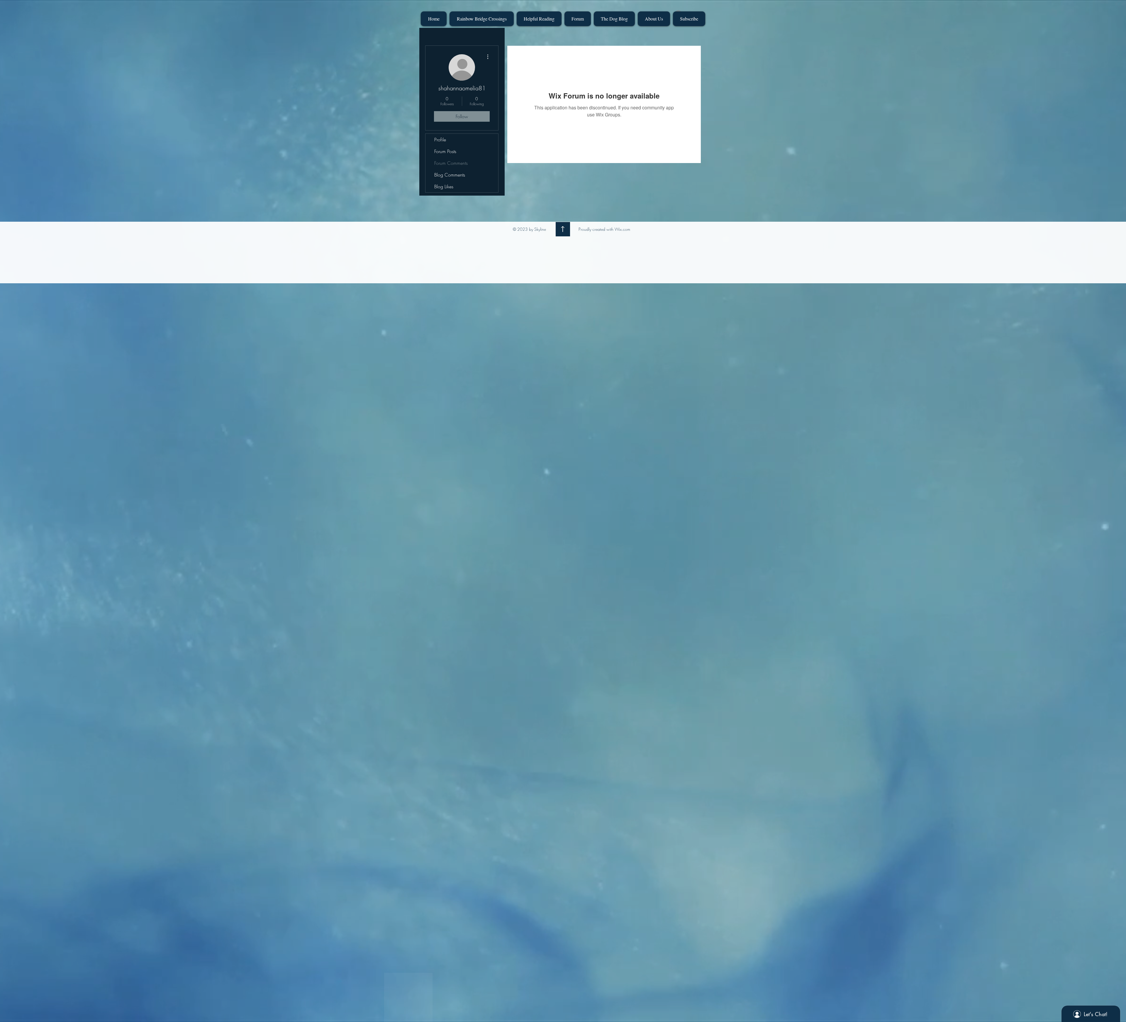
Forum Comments (451, 163)
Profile (440, 139)
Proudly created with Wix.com (604, 229)
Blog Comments (449, 175)
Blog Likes (443, 186)
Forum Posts (445, 151)
